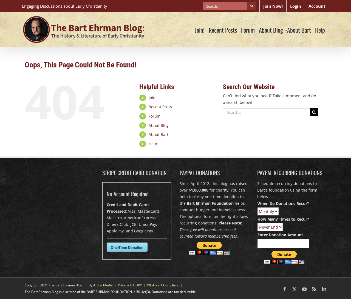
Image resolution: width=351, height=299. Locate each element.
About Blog (159, 125)
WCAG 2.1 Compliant (163, 285)
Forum (154, 116)
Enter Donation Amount (280, 234)
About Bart (158, 134)
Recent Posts (160, 106)
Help (153, 143)
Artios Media (103, 285)
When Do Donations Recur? (283, 203)
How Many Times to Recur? (283, 219)
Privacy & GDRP (130, 285)
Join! (153, 97)
